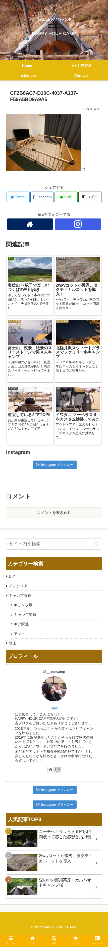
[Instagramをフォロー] (78, 224)
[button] (96, 544)
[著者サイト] (30, 224)
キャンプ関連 (20, 595)
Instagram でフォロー (57, 465)
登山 (12, 643)
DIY (12, 576)
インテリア (18, 586)
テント (19, 634)
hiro (54, 708)
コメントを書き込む (54, 512)
